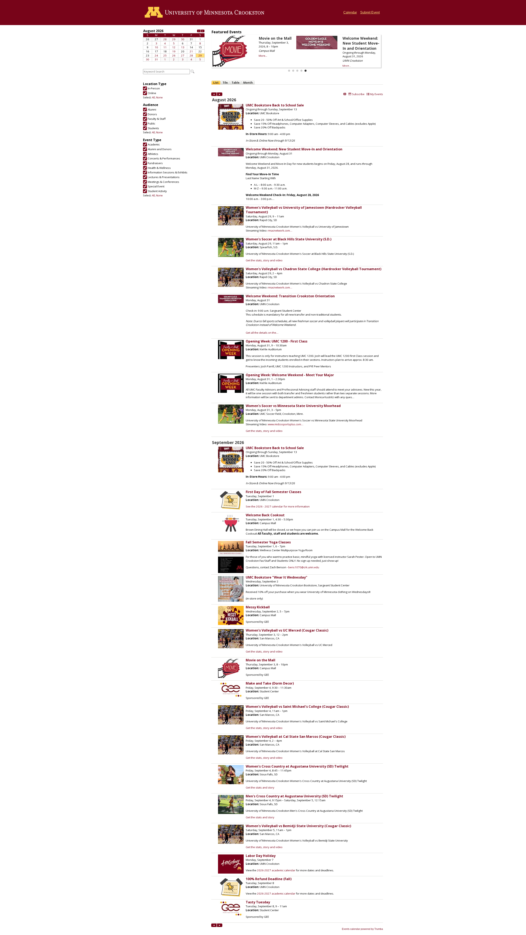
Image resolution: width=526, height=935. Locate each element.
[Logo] (206, 12)
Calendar (350, 12)
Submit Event (370, 12)
